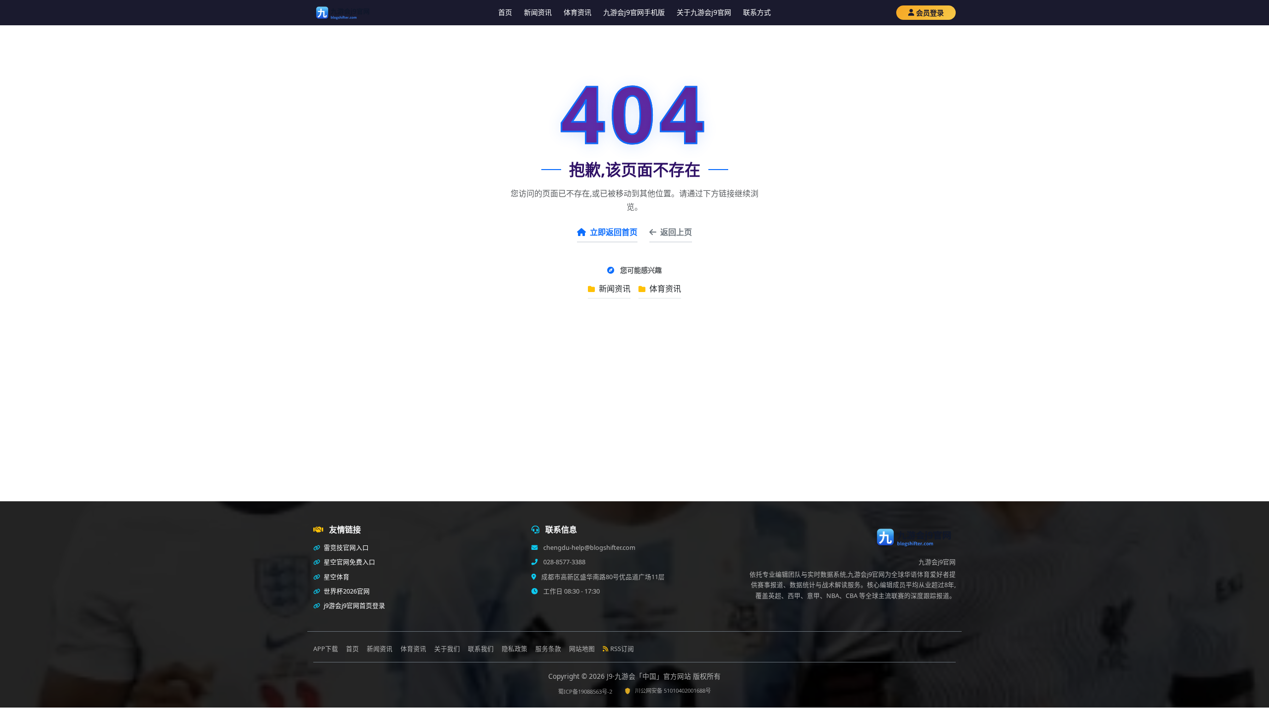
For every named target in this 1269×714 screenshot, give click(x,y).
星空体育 (335, 577)
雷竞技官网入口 (345, 547)
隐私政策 (514, 649)
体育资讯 (577, 12)
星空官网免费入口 (348, 562)
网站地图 (582, 649)
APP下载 (325, 649)
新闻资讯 (538, 12)
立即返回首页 (613, 232)
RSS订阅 (622, 649)
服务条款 (548, 649)
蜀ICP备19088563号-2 (585, 691)
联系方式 (757, 12)
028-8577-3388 (563, 562)
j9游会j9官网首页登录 (353, 605)
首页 (505, 12)
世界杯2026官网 (346, 591)
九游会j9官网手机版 (634, 12)
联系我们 (481, 649)
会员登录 (930, 12)
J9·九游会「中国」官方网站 (650, 676)
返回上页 (676, 232)
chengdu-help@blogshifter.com (588, 547)
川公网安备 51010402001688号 (673, 690)
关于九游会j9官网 (704, 12)
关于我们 (447, 649)
